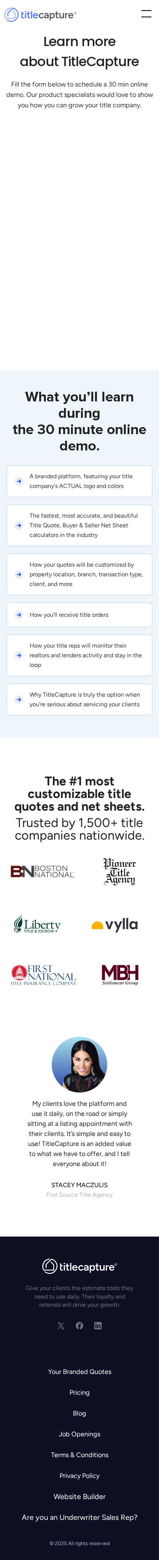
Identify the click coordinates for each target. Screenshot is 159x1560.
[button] (146, 14)
